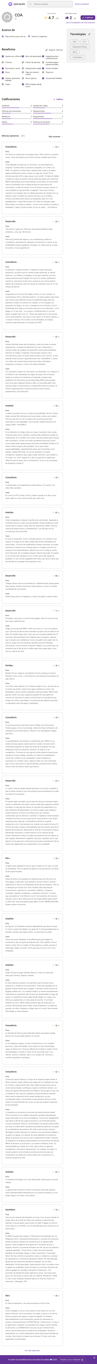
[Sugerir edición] (90, 34)
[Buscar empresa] (30, 4)
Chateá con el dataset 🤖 (72, 1360)
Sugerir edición (56, 50)
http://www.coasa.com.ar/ (15, 36)
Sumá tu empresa (82, 4)
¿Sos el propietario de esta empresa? (80, 23)
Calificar (89, 18)
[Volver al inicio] (16, 4)
